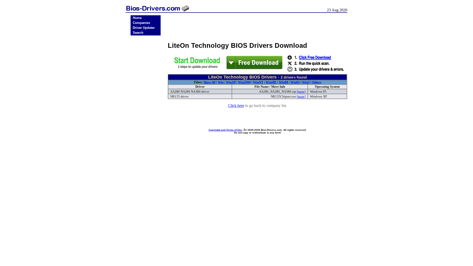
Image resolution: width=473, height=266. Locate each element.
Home (137, 18)
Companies (141, 23)
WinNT (258, 82)
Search (138, 32)
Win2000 (244, 82)
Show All (209, 82)
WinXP (231, 82)
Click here (236, 105)
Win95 (295, 82)
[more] (301, 91)
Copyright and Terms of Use (225, 130)
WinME (271, 82)
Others (316, 82)
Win (221, 82)
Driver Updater (144, 28)
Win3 (306, 82)
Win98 (283, 82)
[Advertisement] (145, 114)
